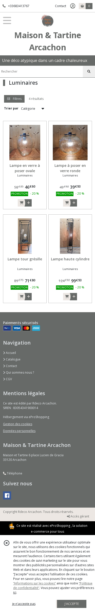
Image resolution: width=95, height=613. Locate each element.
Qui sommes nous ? (19, 372)
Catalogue (13, 359)
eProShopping (60, 526)
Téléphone (14, 473)
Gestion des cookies (17, 424)
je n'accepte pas (23, 604)
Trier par (11, 108)
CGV (8, 379)
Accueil (10, 353)
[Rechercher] (89, 71)
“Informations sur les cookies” (34, 583)
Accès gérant (79, 516)
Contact (60, 6)
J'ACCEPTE (72, 604)
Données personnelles (19, 431)
